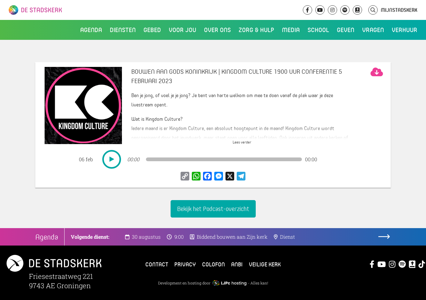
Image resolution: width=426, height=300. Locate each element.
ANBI (237, 264)
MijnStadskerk (399, 9)
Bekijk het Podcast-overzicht (213, 208)
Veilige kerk (265, 264)
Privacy (185, 264)
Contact (156, 264)
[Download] (376, 72)
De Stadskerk (61, 10)
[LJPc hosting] (229, 282)
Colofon (213, 264)
